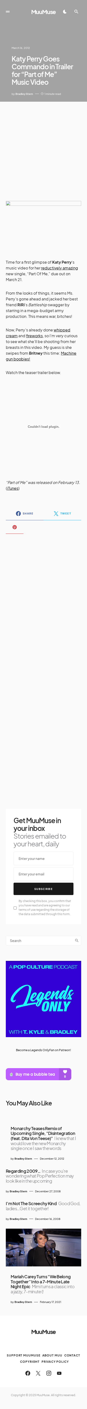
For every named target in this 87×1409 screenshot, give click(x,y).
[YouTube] (59, 1373)
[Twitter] (38, 1373)
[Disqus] (43, 600)
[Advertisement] (43, 147)
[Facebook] (27, 1373)
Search (77, 940)
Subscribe (43, 888)
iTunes (12, 488)
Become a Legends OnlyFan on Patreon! (43, 1050)
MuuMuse (43, 11)
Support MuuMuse (23, 1355)
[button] (8, 11)
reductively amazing (59, 267)
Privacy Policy (55, 1361)
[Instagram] (48, 1373)
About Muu (52, 1355)
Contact (72, 1355)
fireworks (34, 335)
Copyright (30, 1361)
